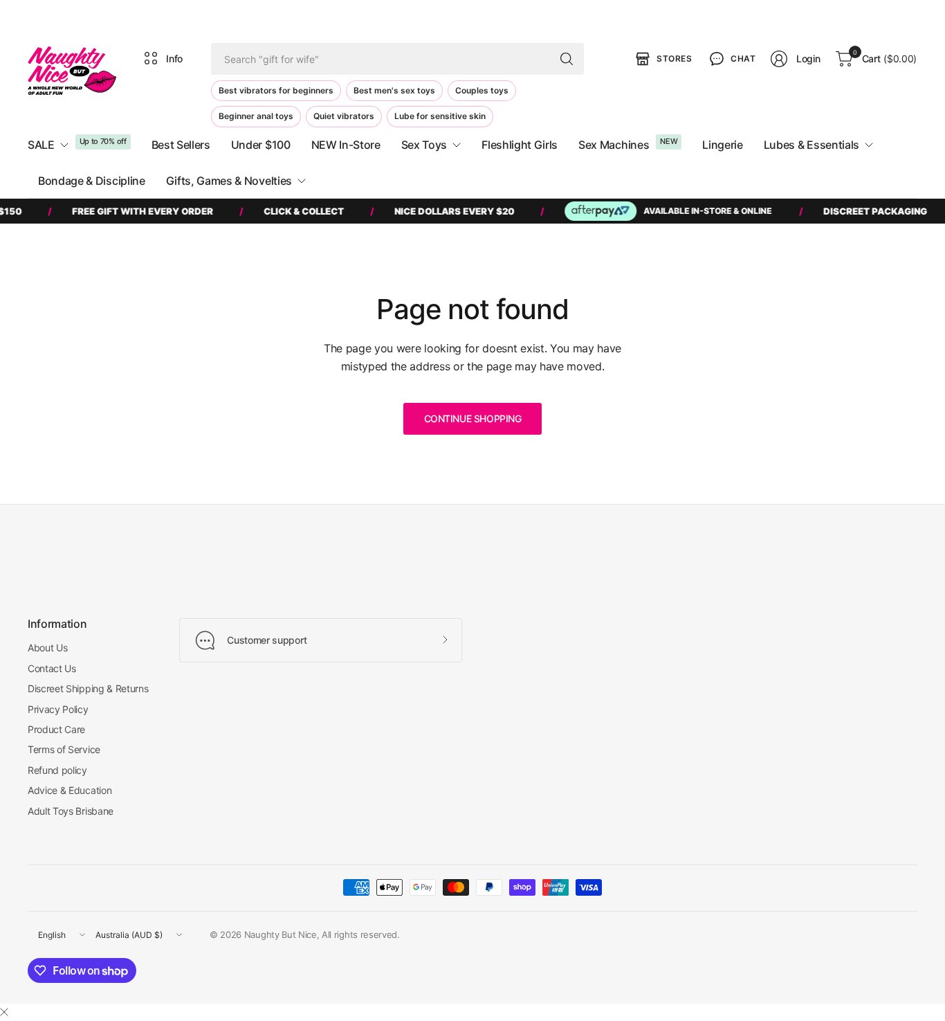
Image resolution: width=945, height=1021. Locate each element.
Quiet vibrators (343, 116)
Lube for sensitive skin (440, 116)
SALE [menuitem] (41, 145)
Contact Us (52, 668)
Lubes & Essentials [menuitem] (811, 145)
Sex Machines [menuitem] (613, 145)
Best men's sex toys (394, 90)
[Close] (4, 1012)
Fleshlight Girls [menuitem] (519, 145)
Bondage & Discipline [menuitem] (91, 181)
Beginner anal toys (256, 116)
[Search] (566, 59)
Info (174, 58)
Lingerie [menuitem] (722, 145)
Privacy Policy (58, 709)
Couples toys (481, 90)
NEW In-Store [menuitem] (345, 145)
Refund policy (57, 770)
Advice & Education (69, 790)
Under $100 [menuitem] (261, 145)
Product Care (56, 729)
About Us (47, 647)
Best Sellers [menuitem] (181, 145)
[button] (731, 59)
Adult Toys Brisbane (70, 811)
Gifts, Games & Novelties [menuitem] (229, 181)
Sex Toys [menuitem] (424, 145)
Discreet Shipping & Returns (88, 688)
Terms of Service (64, 749)
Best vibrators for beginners (276, 90)
